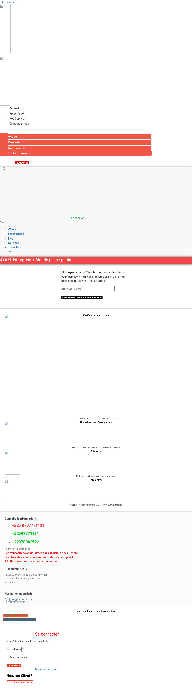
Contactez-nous (19, 123)
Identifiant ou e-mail (71, 288)
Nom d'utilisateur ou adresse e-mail (25, 641)
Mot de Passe (14, 649)
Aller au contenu (9, 2)
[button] (76, 131)
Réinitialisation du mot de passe (81, 297)
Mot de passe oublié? (46, 669)
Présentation (17, 113)
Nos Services (17, 118)
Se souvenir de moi (19, 657)
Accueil (14, 108)
